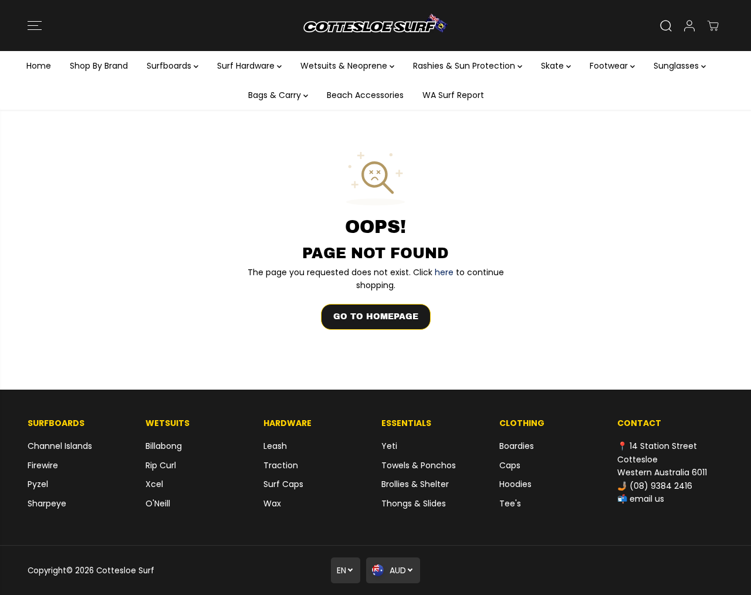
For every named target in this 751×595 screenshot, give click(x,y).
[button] (35, 25)
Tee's (510, 503)
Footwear (610, 66)
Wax (272, 503)
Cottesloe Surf (125, 570)
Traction (280, 465)
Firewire (43, 465)
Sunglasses (677, 66)
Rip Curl (161, 465)
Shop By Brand (99, 66)
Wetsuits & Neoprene (345, 66)
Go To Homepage (375, 316)
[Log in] (689, 25)
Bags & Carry (275, 95)
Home (38, 66)
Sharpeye (47, 503)
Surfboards (170, 66)
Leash (275, 446)
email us (647, 499)
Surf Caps (283, 484)
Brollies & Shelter (415, 484)
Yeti (389, 446)
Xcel (154, 484)
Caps (509, 465)
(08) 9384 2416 (661, 486)
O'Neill (158, 503)
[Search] (665, 25)
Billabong (164, 446)
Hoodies (515, 484)
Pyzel (38, 484)
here (444, 272)
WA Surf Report (453, 95)
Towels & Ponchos (418, 465)
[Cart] (712, 25)
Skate (553, 66)
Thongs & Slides (413, 503)
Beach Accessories (365, 95)
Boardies (516, 446)
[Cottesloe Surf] (375, 25)
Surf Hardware (247, 66)
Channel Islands (60, 446)
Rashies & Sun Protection (465, 66)
